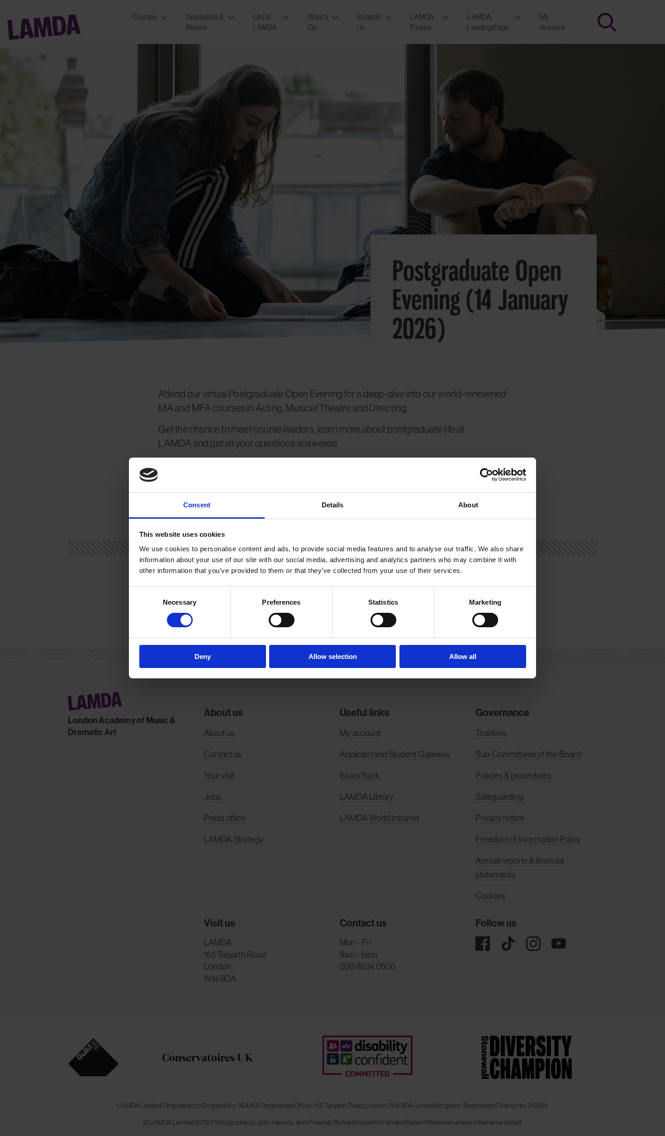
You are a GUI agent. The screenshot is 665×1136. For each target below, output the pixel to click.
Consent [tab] (196, 505)
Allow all (462, 656)
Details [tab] (333, 505)
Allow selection (333, 656)
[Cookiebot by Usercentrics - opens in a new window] (486, 475)
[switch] (281, 620)
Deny (203, 656)
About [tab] (468, 505)
